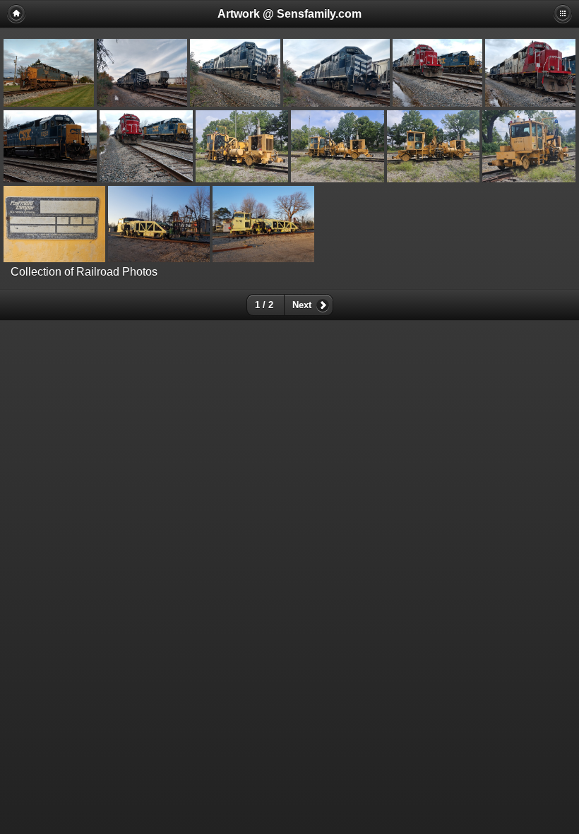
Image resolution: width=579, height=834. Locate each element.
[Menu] (563, 13)
